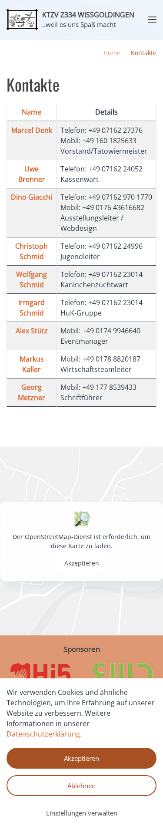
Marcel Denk (31, 130)
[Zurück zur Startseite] (22, 19)
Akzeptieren (81, 563)
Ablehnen (81, 785)
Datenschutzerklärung (43, 734)
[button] (152, 19)
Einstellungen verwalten (81, 813)
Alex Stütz (32, 330)
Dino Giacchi (31, 197)
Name (31, 112)
